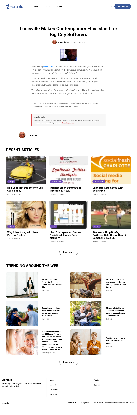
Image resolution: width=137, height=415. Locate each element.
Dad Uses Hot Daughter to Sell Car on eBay (25, 189)
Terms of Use (72, 403)
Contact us (54, 390)
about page (72, 106)
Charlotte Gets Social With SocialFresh (107, 189)
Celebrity (96, 226)
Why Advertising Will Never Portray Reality (23, 234)
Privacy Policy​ (84, 403)
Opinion (11, 226)
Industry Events (56, 182)
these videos (49, 66)
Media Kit (60, 6)
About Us (53, 385)
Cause (53, 226)
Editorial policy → (68, 123)
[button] (68, 252)
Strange (11, 182)
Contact (48, 6)
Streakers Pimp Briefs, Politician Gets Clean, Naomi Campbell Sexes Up (109, 235)
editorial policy (57, 106)
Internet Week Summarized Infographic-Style (65, 189)
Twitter (97, 385)
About (36, 6)
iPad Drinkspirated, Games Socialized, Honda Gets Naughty (65, 235)
